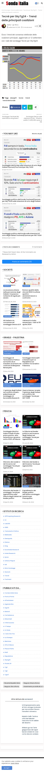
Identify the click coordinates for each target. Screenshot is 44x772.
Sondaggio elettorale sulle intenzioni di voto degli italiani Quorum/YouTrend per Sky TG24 (21, 166)
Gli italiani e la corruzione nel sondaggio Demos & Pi (12, 322)
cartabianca (9, 615)
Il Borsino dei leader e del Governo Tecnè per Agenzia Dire (31, 464)
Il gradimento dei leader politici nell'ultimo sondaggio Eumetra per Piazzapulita (31, 494)
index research (10, 553)
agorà (7, 608)
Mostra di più (37, 134)
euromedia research (12, 550)
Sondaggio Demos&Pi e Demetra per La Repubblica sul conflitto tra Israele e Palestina (31, 362)
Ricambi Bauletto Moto (12, 683)
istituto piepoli (10, 561)
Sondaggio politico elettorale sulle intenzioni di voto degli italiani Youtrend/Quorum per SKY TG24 (21, 234)
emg (6, 546)
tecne (21, 98)
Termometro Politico (12, 531)
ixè (6, 564)
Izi (5, 520)
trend (27, 98)
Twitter (24, 107)
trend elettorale (16, 10)
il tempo (8, 626)
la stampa (8, 637)
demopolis (8, 538)
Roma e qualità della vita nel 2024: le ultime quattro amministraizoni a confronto (31, 294)
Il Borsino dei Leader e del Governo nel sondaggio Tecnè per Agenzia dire (11, 465)
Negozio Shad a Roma (32, 683)
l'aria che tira (10, 634)
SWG (6, 527)
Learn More (15, 763)
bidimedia (8, 535)
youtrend (8, 579)
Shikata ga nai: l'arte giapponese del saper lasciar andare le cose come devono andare (30, 731)
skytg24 (13, 98)
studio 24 (8, 663)
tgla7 (7, 675)
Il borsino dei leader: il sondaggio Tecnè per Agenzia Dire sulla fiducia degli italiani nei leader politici (12, 494)
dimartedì (8, 619)
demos (7, 542)
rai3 (6, 652)
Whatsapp (30, 107)
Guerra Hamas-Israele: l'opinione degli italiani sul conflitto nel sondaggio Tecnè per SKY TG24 (31, 394)
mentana (8, 641)
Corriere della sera (11, 593)
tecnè (7, 576)
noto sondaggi (10, 568)
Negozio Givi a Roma (12, 686)
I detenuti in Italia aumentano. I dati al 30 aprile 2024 (31, 322)
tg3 (6, 667)
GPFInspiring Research (12, 516)
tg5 (6, 671)
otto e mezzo (9, 645)
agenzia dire (9, 604)
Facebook (16, 107)
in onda (7, 630)
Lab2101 (7, 524)
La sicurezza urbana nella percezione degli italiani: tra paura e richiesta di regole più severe (12, 294)
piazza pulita (9, 649)
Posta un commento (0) (22, 261)
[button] (42, 3)
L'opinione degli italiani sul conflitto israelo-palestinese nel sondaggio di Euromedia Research (12, 394)
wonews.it (29, 699)
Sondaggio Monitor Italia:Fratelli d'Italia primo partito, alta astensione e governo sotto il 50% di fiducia (11, 435)
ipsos (7, 557)
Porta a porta (9, 597)
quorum (7, 572)
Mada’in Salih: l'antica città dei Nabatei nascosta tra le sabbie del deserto (30, 719)
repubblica (9, 656)
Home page (6, 10)
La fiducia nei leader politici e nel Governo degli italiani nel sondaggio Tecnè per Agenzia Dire (30, 435)
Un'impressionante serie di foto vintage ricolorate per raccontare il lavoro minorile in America (31, 708)
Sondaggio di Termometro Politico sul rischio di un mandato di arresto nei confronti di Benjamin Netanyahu (12, 363)
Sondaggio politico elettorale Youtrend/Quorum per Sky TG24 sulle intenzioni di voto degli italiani (21, 200)
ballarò (7, 611)
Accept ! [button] (7, 768)
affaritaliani (9, 600)
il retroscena (9, 623)
